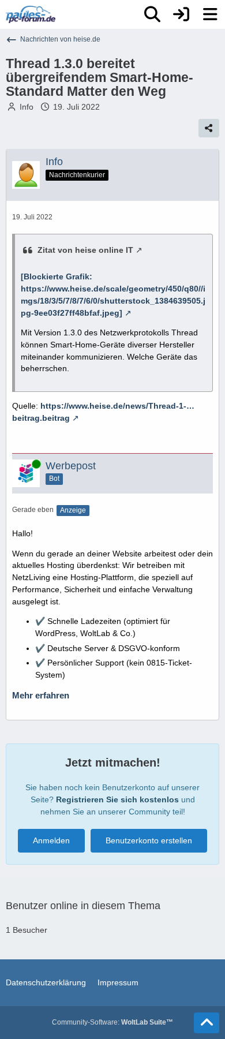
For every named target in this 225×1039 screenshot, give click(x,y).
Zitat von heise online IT (85, 250)
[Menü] (210, 14)
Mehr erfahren (40, 695)
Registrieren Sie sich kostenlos (117, 799)
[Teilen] (208, 128)
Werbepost (71, 466)
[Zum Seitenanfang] (206, 1022)
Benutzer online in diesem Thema (83, 905)
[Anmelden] (181, 14)
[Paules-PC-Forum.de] (30, 14)
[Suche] (152, 14)
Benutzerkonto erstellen (149, 840)
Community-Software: (112, 1022)
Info (26, 106)
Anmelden (51, 840)
